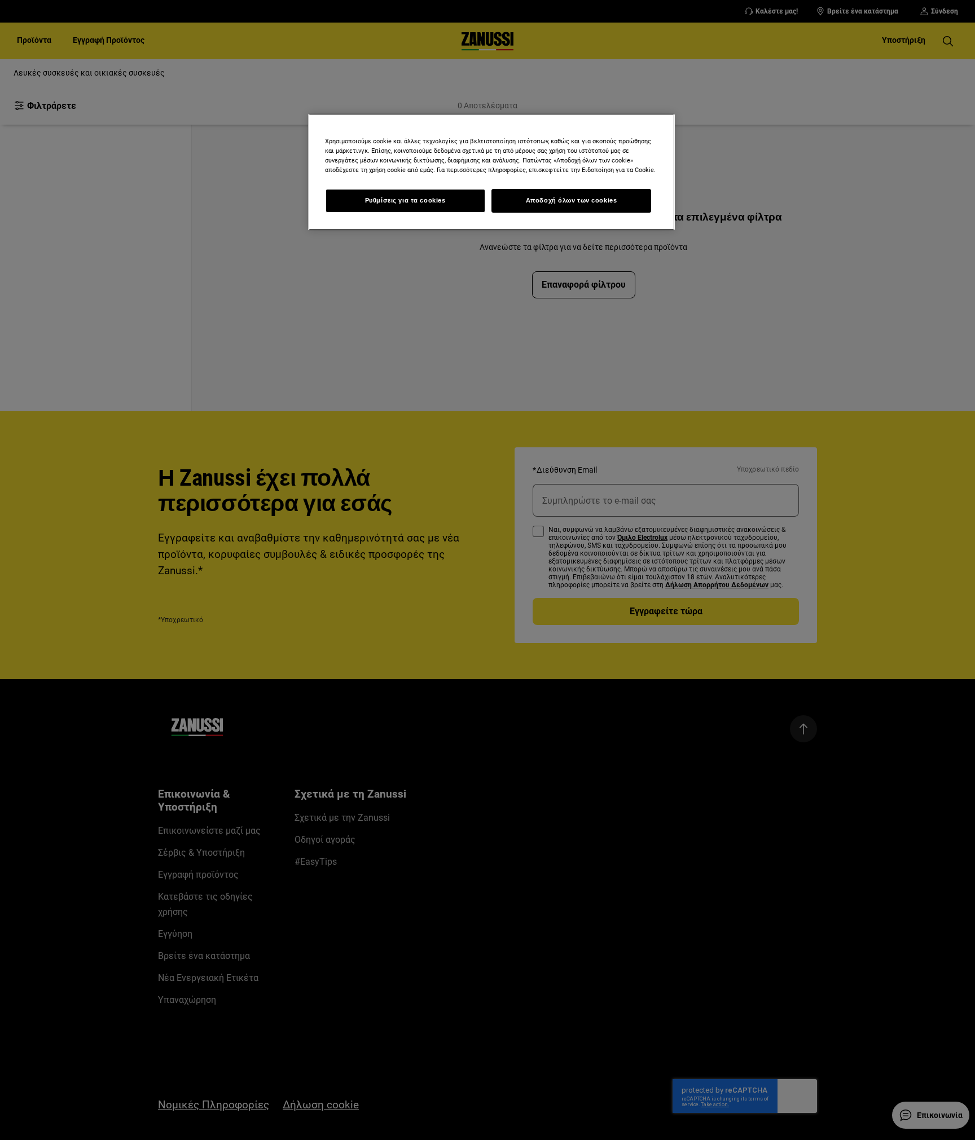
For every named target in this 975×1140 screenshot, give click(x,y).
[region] (491, 172)
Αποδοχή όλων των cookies (571, 200)
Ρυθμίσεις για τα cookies (405, 200)
